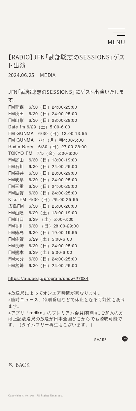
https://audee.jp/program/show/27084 (48, 278)
